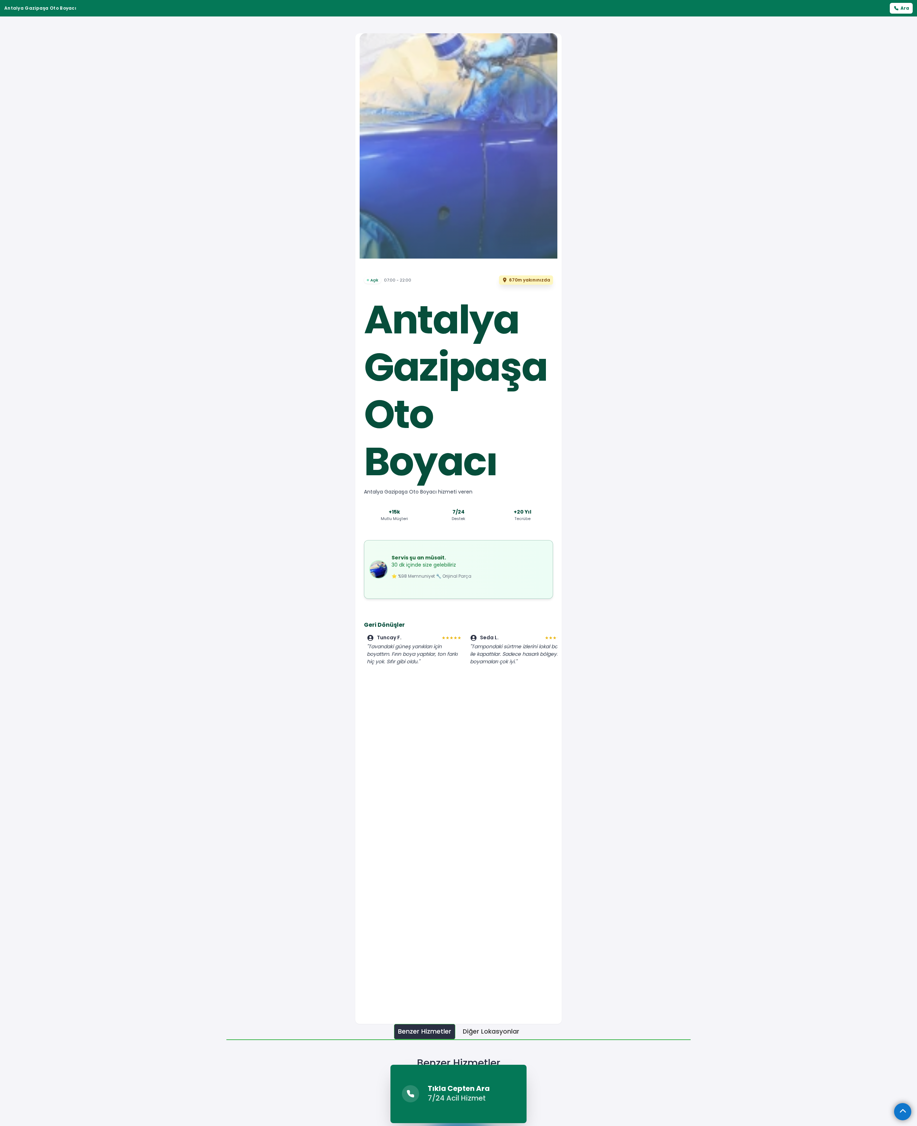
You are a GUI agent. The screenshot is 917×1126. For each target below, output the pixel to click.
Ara (905, 8)
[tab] (424, 1031)
